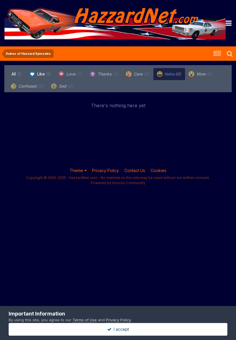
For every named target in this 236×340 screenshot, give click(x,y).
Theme (77, 170)
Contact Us (134, 170)
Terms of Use (85, 320)
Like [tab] (43, 73)
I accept (120, 329)
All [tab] (17, 73)
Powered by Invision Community (118, 183)
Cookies (158, 170)
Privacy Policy (105, 170)
